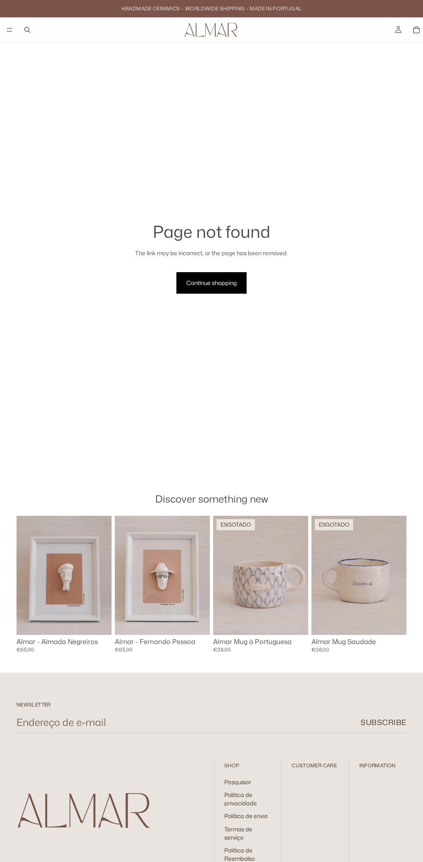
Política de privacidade (240, 799)
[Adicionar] (98, 622)
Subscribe (383, 722)
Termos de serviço (238, 833)
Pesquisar (237, 782)
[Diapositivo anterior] (124, 575)
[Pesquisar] (27, 30)
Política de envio (246, 816)
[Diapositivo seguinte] (201, 575)
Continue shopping (211, 283)
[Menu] (9, 29)
